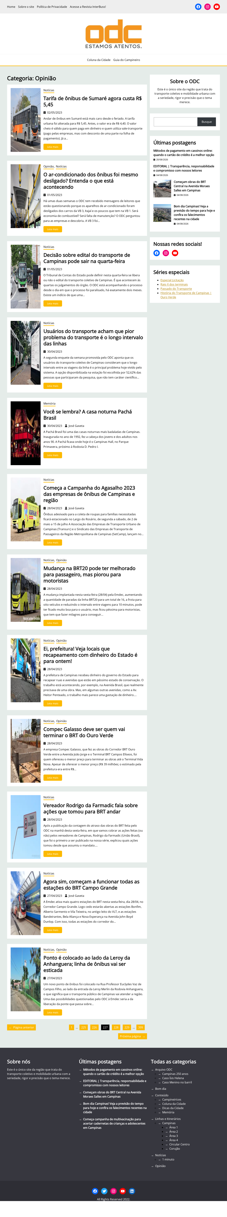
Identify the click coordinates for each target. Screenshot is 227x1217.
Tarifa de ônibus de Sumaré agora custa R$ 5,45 (92, 101)
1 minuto (168, 1159)
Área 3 (173, 1136)
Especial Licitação (172, 280)
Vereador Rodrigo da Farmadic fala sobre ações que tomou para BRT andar (90, 808)
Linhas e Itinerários (168, 1119)
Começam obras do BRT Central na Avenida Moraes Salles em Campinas (192, 186)
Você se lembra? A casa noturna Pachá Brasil (87, 414)
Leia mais (54, 147)
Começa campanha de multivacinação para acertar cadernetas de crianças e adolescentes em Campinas (114, 1123)
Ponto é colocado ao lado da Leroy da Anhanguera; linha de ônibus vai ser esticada (86, 964)
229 (126, 1027)
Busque (207, 122)
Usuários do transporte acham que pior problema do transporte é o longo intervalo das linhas (93, 337)
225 (83, 1027)
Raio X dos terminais (174, 284)
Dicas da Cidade (173, 1108)
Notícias (48, 90)
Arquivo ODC (163, 1070)
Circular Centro (179, 1144)
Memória (49, 403)
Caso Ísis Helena (173, 1078)
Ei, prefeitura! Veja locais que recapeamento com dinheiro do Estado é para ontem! (90, 655)
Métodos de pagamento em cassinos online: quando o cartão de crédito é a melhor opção (183, 153)
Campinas (169, 1123)
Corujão (174, 1149)
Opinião (48, 166)
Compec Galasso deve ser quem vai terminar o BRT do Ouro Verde (84, 732)
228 (116, 1027)
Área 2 (173, 1132)
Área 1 (173, 1127)
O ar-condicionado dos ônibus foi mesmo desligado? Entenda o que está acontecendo (90, 180)
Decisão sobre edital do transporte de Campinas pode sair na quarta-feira (86, 258)
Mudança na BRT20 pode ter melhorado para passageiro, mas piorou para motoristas (89, 574)
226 (94, 1027)
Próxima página (132, 1036)
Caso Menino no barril (177, 1082)
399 (140, 1027)
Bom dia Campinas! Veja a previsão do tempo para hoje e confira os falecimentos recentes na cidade (194, 212)
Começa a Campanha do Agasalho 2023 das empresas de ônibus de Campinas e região (89, 494)
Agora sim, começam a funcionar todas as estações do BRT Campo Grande (91, 884)
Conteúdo (161, 1095)
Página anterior (21, 1027)
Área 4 (173, 1140)
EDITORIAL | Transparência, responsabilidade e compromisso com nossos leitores (183, 168)
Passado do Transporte (176, 289)
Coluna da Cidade (174, 1104)
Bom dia (160, 1089)
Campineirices (171, 1099)
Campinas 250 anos (175, 1074)
